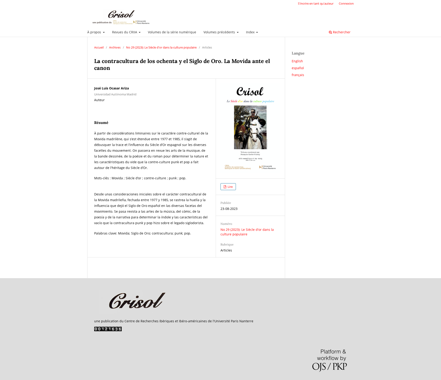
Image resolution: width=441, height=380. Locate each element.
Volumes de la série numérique (172, 32)
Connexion (346, 3)
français (298, 75)
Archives (115, 47)
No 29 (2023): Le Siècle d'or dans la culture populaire (161, 47)
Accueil (99, 47)
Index (250, 32)
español (298, 68)
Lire (230, 187)
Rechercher (341, 32)
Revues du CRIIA (125, 32)
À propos (94, 32)
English (297, 61)
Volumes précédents (220, 32)
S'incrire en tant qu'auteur (316, 3)
